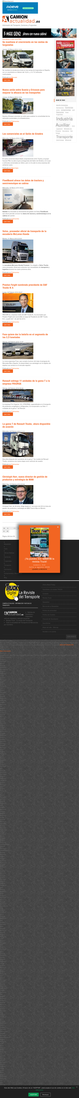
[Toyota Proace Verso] (17, 148)
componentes (66, 110)
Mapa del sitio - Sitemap (50, 627)
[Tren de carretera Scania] (17, 106)
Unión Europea (60, 140)
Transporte (64, 136)
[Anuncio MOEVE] (20, 8)
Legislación (59, 129)
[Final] (7, 531)
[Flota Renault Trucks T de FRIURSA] (17, 395)
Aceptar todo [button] (4, 647)
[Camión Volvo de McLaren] (17, 251)
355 (14, 528)
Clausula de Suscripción (50, 619)
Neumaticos (65, 131)
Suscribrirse (46, 623)
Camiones (69, 107)
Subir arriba (71, 636)
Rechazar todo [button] (5, 649)
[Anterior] (7, 528)
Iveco (73, 126)
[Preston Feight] (17, 303)
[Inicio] (4, 528)
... (10, 528)
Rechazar (45, 1094)
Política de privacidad (49, 610)
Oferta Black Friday (49, 585)
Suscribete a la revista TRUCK (52, 589)
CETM (58, 110)
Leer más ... (8, 80)
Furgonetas (59, 114)
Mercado (14, 77)
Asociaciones (60, 108)
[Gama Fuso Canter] (17, 351)
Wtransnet (68, 140)
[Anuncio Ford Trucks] (39, 33)
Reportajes (14, 168)
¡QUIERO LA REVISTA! (39, 569)
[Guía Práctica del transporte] (65, 54)
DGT (73, 110)
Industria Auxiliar (64, 121)
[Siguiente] (4, 531)
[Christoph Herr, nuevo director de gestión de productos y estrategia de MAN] (17, 494)
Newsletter (46, 602)
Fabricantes (15, 121)
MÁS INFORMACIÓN (67, 645)
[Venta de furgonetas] (17, 59)
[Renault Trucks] (17, 444)
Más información (5, 651)
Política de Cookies (49, 615)
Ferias (67, 112)
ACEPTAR (33, 1094)
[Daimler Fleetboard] (17, 199)
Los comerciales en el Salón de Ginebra (22, 134)
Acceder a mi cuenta (49, 631)
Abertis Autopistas (62, 105)
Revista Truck (47, 598)
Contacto (45, 594)
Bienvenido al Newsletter (51, 606)
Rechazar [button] (3, 661)
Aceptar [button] (2, 659)
